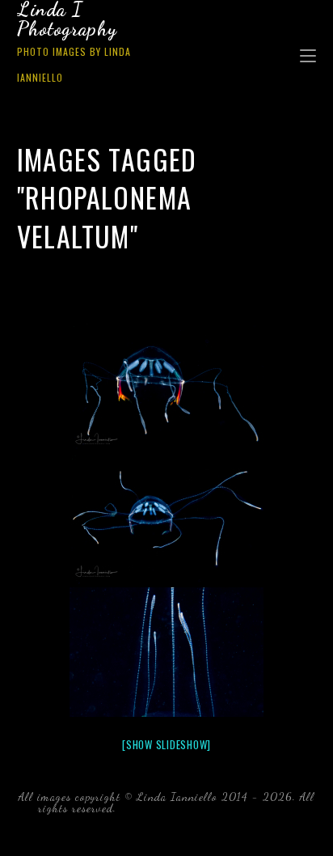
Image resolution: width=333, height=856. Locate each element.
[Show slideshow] (166, 744)
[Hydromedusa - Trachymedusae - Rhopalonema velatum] (166, 386)
